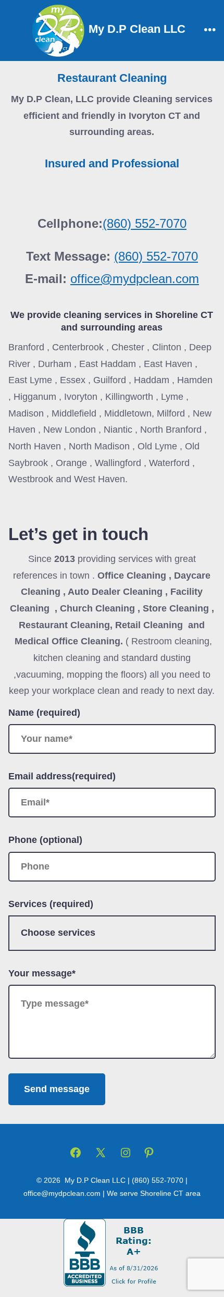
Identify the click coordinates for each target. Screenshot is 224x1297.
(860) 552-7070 (144, 223)
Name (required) (44, 712)
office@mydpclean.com (134, 279)
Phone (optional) (45, 840)
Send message (57, 1089)
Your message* (42, 973)
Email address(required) (62, 776)
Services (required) (50, 904)
